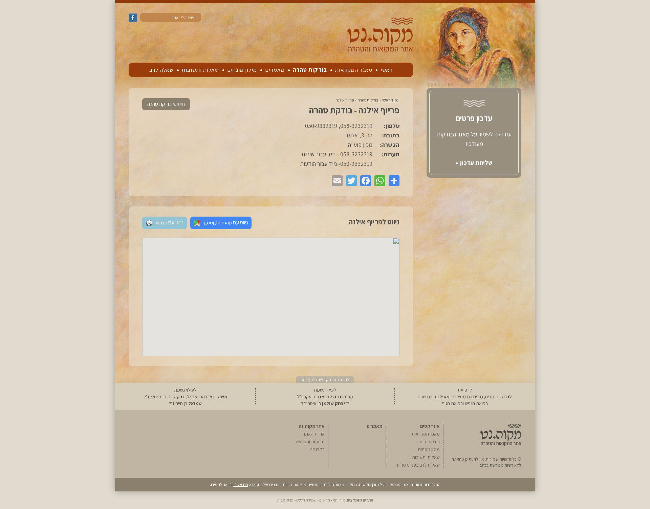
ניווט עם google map (226, 222)
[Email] (335, 180)
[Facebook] (364, 180)
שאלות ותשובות (200, 69)
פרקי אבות (285, 500)
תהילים (324, 500)
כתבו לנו (317, 449)
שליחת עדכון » (474, 163)
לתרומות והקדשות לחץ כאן (325, 379)
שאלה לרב (161, 69)
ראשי (387, 69)
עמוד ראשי (390, 100)
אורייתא (339, 500)
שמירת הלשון (306, 500)
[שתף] (392, 180)
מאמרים (275, 69)
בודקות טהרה (310, 69)
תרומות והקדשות (309, 441)
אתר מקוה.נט (312, 426)
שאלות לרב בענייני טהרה (417, 465)
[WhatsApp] (378, 180)
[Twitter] (350, 180)
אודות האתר (314, 433)
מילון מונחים (242, 69)
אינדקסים (430, 426)
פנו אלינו (241, 484)
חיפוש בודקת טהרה (166, 104)
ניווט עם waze (169, 222)
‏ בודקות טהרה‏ (368, 100)
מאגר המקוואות (353, 69)
